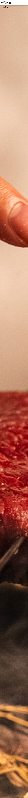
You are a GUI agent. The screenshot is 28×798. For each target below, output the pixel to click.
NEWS (2, 5)
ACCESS (3, 6)
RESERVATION (5, 7)
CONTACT (4, 9)
